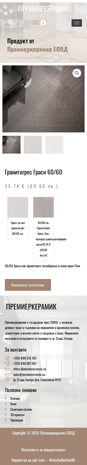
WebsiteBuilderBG (62, 460)
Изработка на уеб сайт (29, 460)
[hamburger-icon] (76, 23)
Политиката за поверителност (43, 450)
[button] (11, 22)
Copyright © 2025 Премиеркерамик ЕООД (43, 433)
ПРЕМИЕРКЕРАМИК (43, 8)
